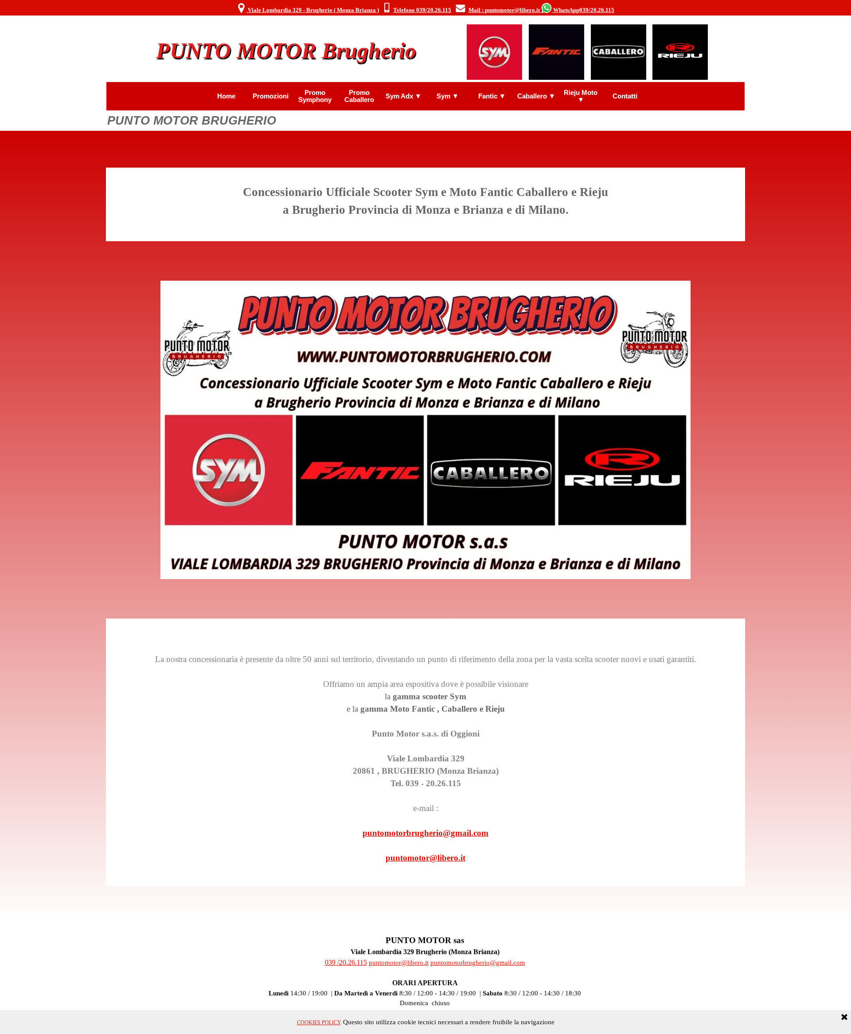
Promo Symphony (315, 96)
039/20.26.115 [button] (596, 10)
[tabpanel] (425, 8)
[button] (387, 8)
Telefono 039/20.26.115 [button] (422, 10)
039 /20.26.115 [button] (346, 962)
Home (226, 96)
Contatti (625, 96)
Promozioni (271, 96)
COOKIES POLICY (318, 1022)
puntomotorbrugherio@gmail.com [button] (425, 833)
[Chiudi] (844, 1017)
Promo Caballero (359, 96)
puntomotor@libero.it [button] (425, 857)
